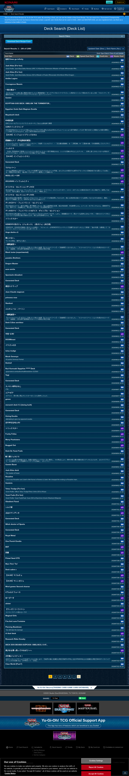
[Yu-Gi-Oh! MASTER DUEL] (88, 708)
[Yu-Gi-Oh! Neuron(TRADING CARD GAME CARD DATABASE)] (9, 8)
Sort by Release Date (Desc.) (39, 751)
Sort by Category (39, 755)
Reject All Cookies (96, 767)
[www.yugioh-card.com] (41, 708)
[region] (64, 767)
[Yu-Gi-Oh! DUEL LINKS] (64, 708)
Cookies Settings (96, 761)
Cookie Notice (10, 773)
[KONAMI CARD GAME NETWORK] (64, 735)
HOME (5, 14)
